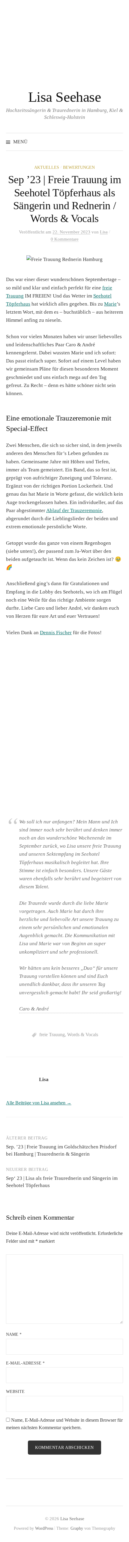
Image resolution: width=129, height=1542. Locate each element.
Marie (110, 304)
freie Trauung (52, 1034)
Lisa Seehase (64, 97)
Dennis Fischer (56, 632)
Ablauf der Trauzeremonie (74, 510)
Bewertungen (79, 167)
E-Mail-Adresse (25, 1363)
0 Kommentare (65, 239)
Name (14, 1334)
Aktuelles (46, 167)
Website (15, 1391)
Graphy (76, 1528)
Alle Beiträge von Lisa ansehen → (38, 1102)
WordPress (44, 1528)
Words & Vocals (82, 1034)
